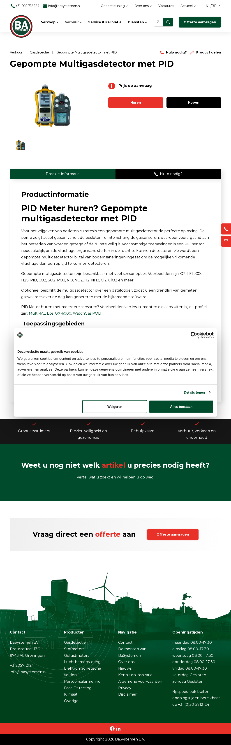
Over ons (142, 6)
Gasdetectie (40, 52)
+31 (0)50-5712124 (193, 704)
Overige (71, 701)
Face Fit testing (78, 688)
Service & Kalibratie (105, 22)
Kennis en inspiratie (135, 675)
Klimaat (71, 694)
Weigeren (114, 406)
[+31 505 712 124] (226, 228)
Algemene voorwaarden (140, 681)
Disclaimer (127, 694)
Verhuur (72, 22)
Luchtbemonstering (82, 662)
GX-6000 (63, 313)
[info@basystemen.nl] (226, 241)
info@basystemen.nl (64, 6)
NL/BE (211, 6)
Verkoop (48, 22)
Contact (125, 642)
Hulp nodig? (176, 52)
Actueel (187, 6)
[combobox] (163, 22)
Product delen (208, 52)
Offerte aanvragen (200, 22)
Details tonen (194, 392)
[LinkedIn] (118, 728)
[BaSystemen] (21, 22)
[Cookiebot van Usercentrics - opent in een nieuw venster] (194, 335)
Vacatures (166, 6)
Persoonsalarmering (82, 681)
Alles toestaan (181, 406)
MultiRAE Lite (41, 313)
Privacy (124, 688)
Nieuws (125, 668)
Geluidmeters (76, 655)
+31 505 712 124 (27, 6)
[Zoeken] (168, 22)
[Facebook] (112, 728)
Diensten (136, 22)
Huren (135, 102)
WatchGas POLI (87, 313)
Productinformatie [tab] (63, 174)
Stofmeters (74, 649)
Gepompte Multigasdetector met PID (86, 52)
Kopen (193, 102)
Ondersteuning (113, 6)
